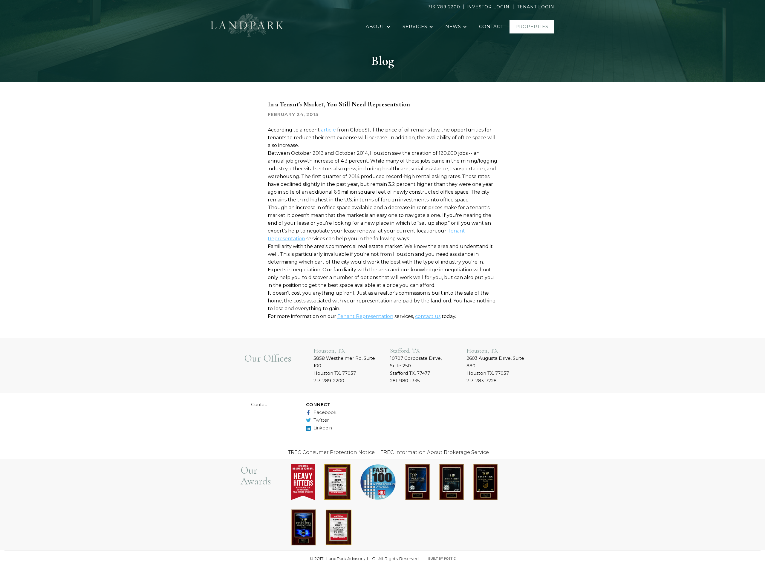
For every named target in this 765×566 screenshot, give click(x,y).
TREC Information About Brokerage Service (435, 452)
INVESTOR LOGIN (488, 7)
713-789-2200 (444, 7)
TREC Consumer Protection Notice (331, 452)
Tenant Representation (365, 316)
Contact (260, 404)
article (328, 130)
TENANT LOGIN (535, 7)
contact (491, 26)
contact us (427, 316)
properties (531, 26)
